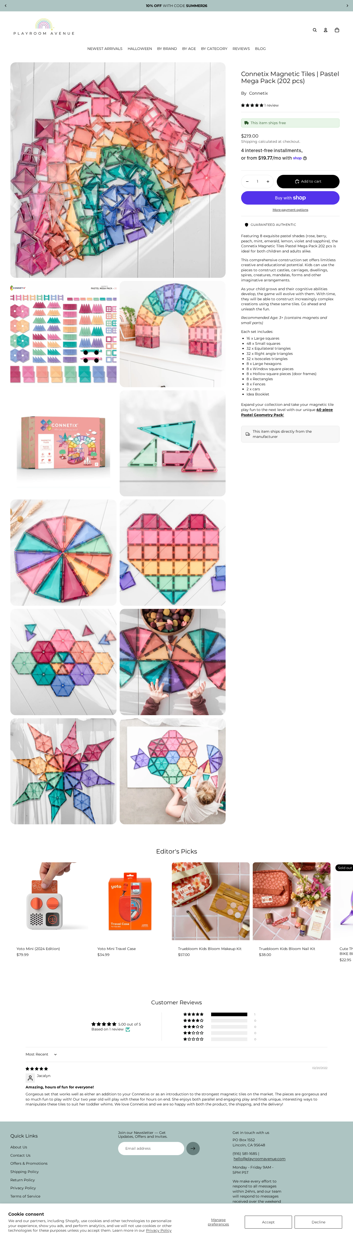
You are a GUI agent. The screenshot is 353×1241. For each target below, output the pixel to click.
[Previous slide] (5, 5)
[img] (37, 1068)
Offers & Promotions (29, 1163)
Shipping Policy (24, 1171)
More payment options (290, 209)
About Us (18, 1147)
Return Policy (22, 1180)
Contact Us (20, 1155)
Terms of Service (25, 1196)
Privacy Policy (159, 1230)
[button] (252, 105)
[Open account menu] (325, 30)
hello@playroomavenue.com (260, 1158)
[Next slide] (347, 5)
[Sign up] (193, 1148)
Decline (318, 1222)
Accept (268, 1222)
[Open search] (314, 30)
